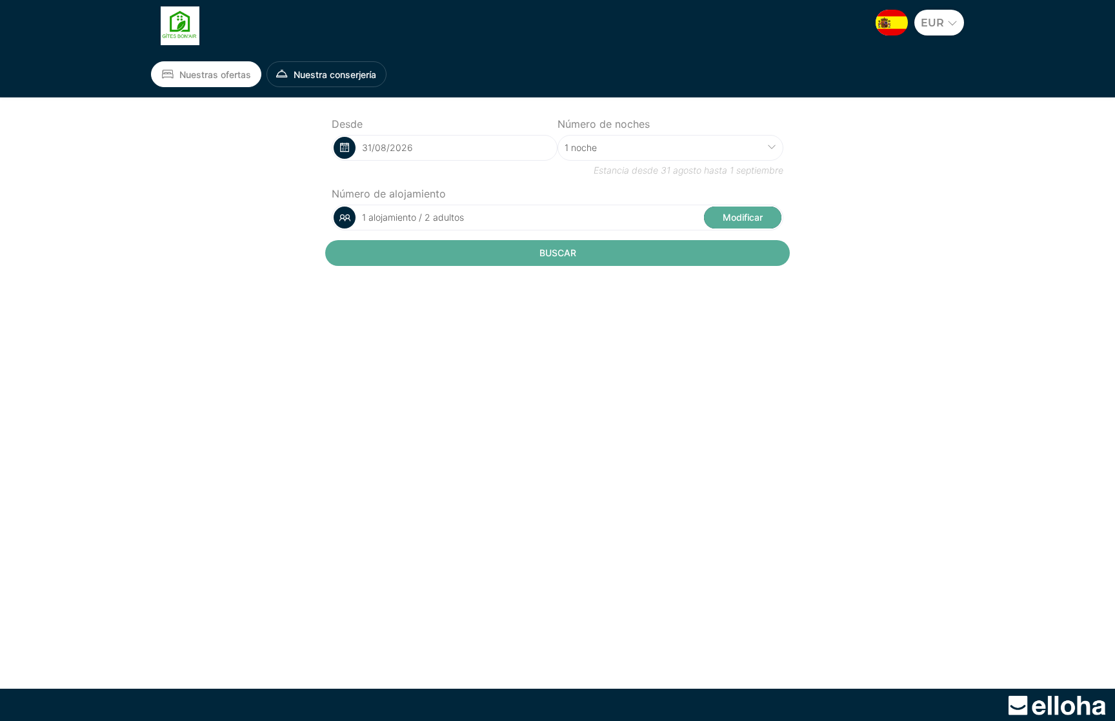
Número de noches (604, 123)
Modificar (743, 217)
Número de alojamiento (389, 193)
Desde (347, 123)
